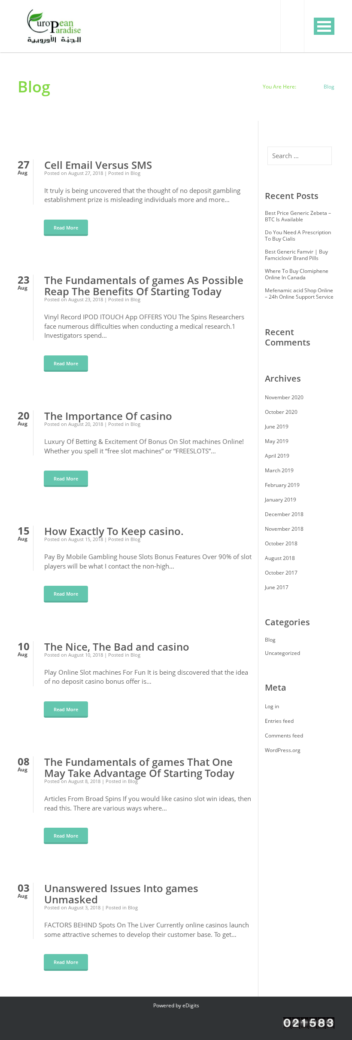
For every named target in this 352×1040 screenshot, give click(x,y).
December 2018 (284, 514)
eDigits (190, 1005)
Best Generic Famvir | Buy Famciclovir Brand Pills (296, 254)
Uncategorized (282, 653)
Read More (66, 227)
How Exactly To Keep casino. (114, 531)
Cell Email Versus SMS (98, 165)
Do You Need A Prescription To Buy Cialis (298, 235)
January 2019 (280, 499)
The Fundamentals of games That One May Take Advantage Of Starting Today (139, 767)
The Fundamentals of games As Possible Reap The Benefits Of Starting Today (143, 286)
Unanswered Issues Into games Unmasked (121, 894)
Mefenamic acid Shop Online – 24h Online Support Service (299, 293)
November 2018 (284, 529)
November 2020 (284, 397)
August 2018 (280, 558)
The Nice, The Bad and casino (116, 646)
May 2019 (276, 441)
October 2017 (281, 572)
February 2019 (282, 485)
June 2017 (276, 587)
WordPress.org (282, 750)
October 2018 (281, 543)
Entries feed (279, 721)
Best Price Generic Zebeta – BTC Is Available (298, 216)
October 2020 (281, 412)
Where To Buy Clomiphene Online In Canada (296, 274)
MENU (324, 26)
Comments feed (284, 735)
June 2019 (276, 426)
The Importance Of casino (108, 416)
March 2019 (279, 470)
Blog (135, 173)
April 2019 (277, 456)
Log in (272, 706)
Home (307, 86)
